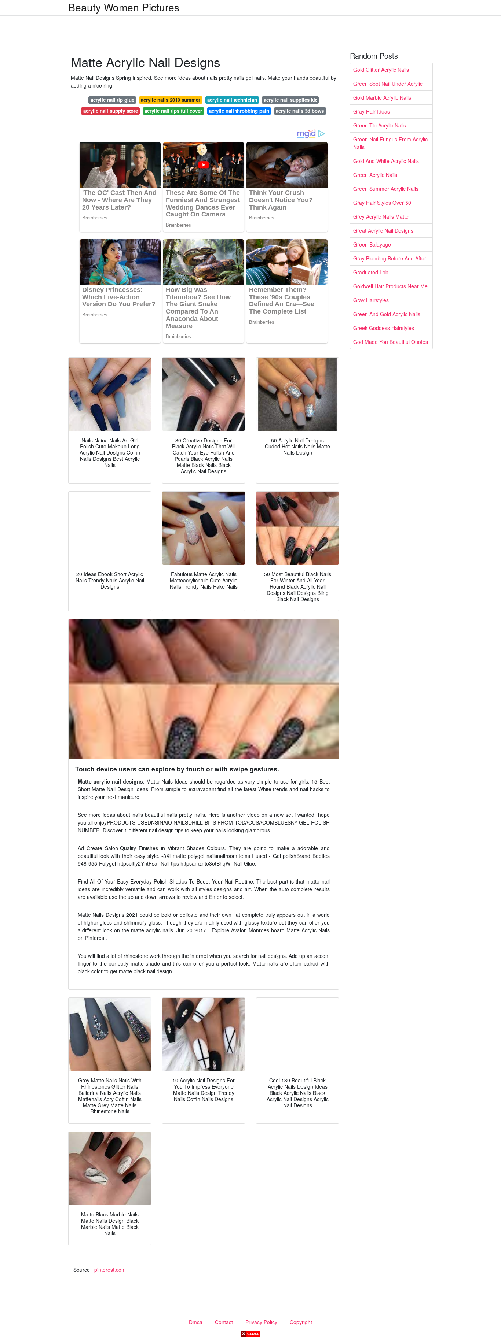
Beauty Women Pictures (123, 7)
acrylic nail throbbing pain (239, 110)
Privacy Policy (261, 1322)
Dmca (195, 1322)
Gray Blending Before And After (389, 258)
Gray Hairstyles (371, 300)
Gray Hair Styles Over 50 (382, 202)
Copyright (301, 1322)
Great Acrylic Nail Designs (383, 230)
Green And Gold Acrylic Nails (386, 314)
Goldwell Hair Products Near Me (390, 286)
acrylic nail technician (232, 99)
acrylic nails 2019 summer (170, 99)
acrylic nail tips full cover (173, 110)
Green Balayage (372, 244)
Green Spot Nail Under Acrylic (388, 83)
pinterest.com (110, 1269)
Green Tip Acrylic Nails (379, 125)
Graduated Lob (370, 272)
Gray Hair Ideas (371, 111)
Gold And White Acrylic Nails (386, 160)
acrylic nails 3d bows (300, 110)
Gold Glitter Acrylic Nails (381, 69)
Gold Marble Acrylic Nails (382, 97)
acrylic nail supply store (110, 110)
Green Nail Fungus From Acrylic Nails (390, 143)
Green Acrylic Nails (375, 174)
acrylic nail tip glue (112, 99)
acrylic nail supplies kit (290, 99)
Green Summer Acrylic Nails (385, 188)
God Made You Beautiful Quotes (390, 341)
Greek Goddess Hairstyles (383, 328)
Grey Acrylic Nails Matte (381, 216)
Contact (224, 1322)
